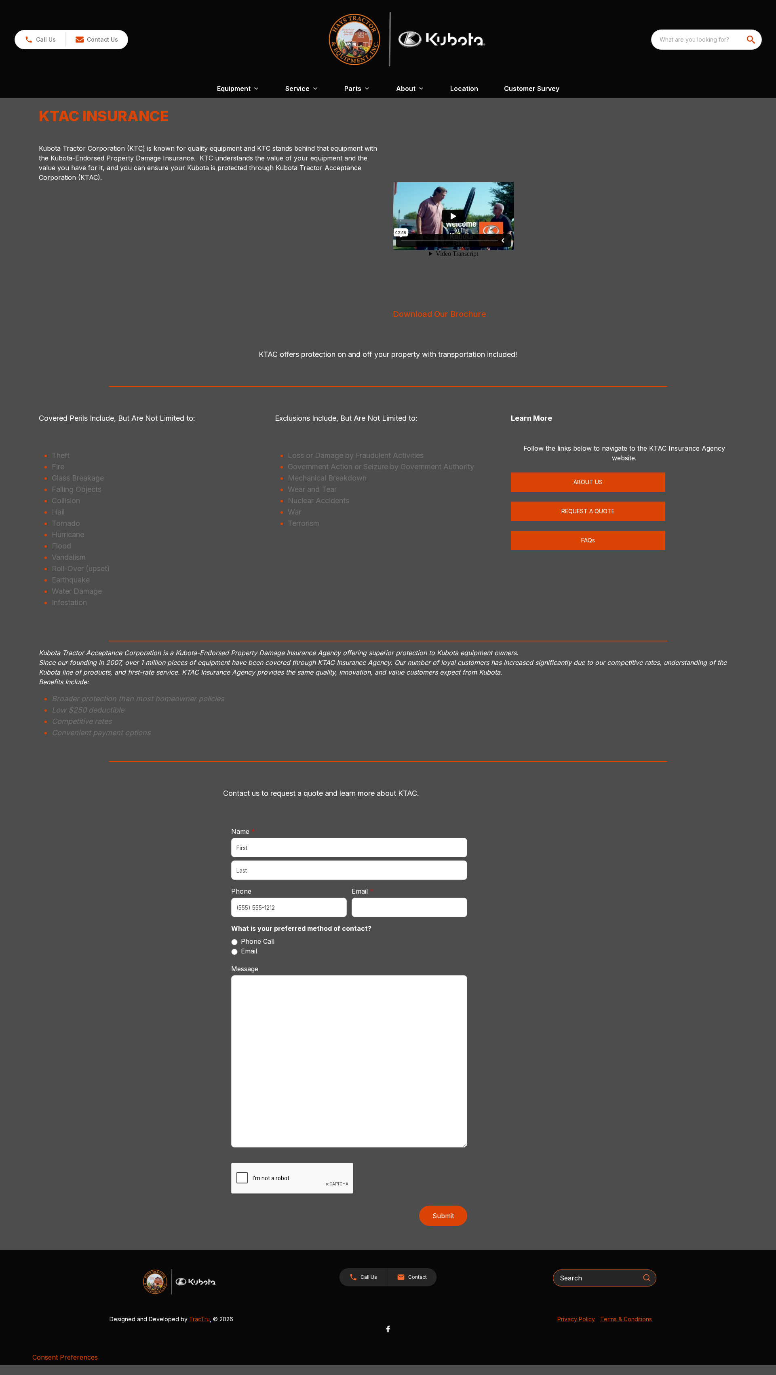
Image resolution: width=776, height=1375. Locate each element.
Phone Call (257, 941)
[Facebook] (388, 1329)
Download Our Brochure (439, 314)
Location (464, 88)
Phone (241, 891)
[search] (751, 39)
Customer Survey (531, 88)
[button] (40, 39)
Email (375, 891)
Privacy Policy (576, 1319)
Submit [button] (443, 1216)
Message (244, 969)
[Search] (646, 1278)
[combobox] (706, 39)
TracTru (199, 1319)
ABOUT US (588, 482)
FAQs (588, 540)
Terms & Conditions (626, 1319)
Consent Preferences (65, 1357)
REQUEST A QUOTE (588, 511)
